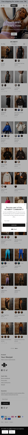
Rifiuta (12, 432)
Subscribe (14, 225)
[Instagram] (14, 229)
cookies (10, 428)
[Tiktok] (15, 229)
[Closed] (24, 204)
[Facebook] (12, 229)
